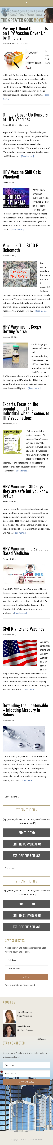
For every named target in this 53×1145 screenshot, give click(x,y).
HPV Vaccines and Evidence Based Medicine (25, 550)
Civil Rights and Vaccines (23, 628)
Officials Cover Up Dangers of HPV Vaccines (25, 116)
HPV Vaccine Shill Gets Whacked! (22, 174)
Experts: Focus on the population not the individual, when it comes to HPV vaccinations (26, 410)
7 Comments (23, 43)
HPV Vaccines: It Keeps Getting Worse (22, 328)
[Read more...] (27, 156)
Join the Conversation (26, 844)
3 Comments (23, 125)
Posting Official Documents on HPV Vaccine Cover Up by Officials (25, 33)
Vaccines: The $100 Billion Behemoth (25, 247)
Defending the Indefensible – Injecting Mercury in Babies (25, 710)
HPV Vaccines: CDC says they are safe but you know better (25, 491)
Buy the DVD (26, 832)
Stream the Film (27, 809)
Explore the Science (26, 855)
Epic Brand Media (36, 1139)
